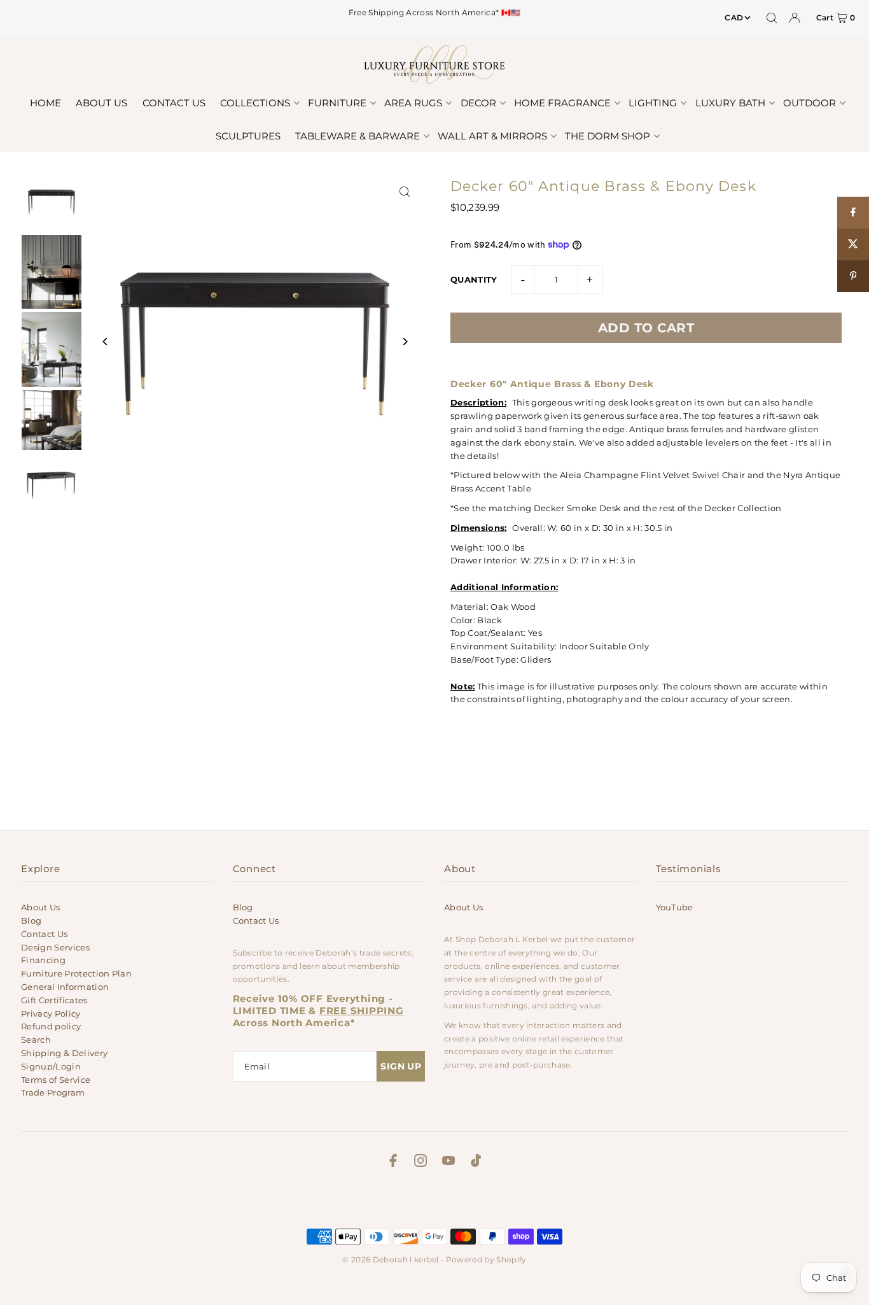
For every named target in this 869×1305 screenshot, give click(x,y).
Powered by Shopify (486, 1259)
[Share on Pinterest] (853, 276)
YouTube (674, 907)
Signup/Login (51, 1066)
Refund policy (51, 1026)
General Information (65, 987)
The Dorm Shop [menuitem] (607, 136)
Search (36, 1039)
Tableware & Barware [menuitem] (357, 136)
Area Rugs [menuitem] (413, 103)
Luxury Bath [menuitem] (730, 103)
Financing (43, 960)
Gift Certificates (54, 1000)
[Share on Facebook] (853, 213)
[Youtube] (448, 1162)
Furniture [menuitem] (337, 103)
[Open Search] (772, 18)
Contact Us (44, 934)
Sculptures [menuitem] (248, 136)
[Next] (404, 341)
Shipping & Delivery (64, 1053)
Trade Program (53, 1092)
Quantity (473, 279)
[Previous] (105, 341)
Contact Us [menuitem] (174, 103)
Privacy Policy (51, 1013)
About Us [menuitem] (101, 103)
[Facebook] (393, 1162)
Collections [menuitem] (255, 103)
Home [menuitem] (45, 103)
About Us (40, 907)
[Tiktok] (475, 1162)
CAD (734, 17)
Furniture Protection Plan (76, 973)
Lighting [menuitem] (653, 103)
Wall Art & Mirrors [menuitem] (492, 136)
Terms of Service (55, 1080)
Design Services (55, 947)
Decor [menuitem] (478, 103)
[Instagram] (420, 1162)
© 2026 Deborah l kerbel (390, 1259)
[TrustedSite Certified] (434, 1201)
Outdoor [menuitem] (809, 103)
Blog (31, 920)
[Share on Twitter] (853, 244)
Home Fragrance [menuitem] (562, 103)
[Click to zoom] (404, 192)
